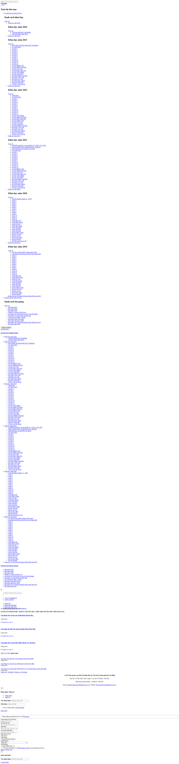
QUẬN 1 (15, 49)
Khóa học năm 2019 (14, 242)
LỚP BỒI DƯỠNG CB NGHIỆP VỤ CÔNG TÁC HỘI (29, 145)
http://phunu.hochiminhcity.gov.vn (106, 685)
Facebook (26, 716)
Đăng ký (7, 697)
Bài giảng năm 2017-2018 (16, 321)
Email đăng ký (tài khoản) (8, 719)
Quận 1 (14, 200)
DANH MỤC (5, 329)
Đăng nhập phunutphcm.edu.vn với (12, 716)
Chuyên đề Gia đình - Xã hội (16, 317)
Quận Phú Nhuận (17, 226)
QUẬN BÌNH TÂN (18, 65)
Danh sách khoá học (10, 605)
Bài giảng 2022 (12, 309)
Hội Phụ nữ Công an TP (19, 241)
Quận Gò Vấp (16, 224)
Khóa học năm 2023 (14, 36)
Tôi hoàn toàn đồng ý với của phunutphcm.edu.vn (23, 748)
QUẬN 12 (15, 64)
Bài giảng (24, 672)
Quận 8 (14, 212)
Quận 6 (14, 209)
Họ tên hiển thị (5, 723)
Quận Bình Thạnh (17, 222)
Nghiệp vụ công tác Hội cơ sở (17, 312)
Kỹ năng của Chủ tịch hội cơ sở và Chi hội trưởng (23, 314)
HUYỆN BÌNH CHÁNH (19, 76)
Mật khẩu (3, 726)
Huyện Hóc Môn (17, 237)
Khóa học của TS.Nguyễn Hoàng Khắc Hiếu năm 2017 (24, 296)
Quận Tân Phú (16, 229)
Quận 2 (14, 202)
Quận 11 (14, 217)
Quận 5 (14, 207)
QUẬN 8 (15, 59)
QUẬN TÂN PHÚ (17, 74)
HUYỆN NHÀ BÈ (17, 82)
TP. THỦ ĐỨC (16, 47)
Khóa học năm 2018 (10, 607)
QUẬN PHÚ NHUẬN (19, 71)
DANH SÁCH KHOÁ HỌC (13, 13)
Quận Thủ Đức (16, 231)
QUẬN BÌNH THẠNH (19, 67)
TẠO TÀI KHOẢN (10, 598)
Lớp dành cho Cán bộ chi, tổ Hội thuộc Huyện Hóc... (17, 615)
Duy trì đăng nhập (8, 707)
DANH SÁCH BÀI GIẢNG (13, 298)
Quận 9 (14, 214)
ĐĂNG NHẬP (9, 599)
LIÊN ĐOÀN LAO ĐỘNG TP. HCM (23, 149)
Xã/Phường (4, 744)
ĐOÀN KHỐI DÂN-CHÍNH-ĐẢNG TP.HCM (26, 147)
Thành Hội (15, 95)
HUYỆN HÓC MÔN (18, 81)
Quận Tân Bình (16, 227)
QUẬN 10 (15, 60)
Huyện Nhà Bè (16, 239)
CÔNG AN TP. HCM (18, 84)
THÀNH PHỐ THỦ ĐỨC (20, 34)
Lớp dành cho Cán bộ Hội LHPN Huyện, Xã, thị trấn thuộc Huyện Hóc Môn (23, 669)
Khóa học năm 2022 (14, 86)
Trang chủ (7, 603)
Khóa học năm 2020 (14, 189)
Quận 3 (14, 204)
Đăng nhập (8, 695)
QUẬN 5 (15, 54)
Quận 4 (14, 205)
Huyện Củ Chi (16, 236)
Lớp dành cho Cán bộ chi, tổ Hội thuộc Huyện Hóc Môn (17, 664)
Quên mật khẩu (19, 707)
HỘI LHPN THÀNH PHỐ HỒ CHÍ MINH (25, 45)
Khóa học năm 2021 (14, 136)
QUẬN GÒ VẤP (17, 69)
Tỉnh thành (4, 737)
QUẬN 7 (15, 57)
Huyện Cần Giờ (16, 234)
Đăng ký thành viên (6, 749)
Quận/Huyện (4, 741)
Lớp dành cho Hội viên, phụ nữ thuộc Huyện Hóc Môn (18, 629)
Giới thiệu (11, 672)
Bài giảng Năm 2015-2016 (16, 319)
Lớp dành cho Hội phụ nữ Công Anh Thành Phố (26, 254)
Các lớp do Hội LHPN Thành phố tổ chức (24, 252)
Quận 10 (14, 216)
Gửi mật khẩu (5, 762)
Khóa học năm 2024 (14, 23)
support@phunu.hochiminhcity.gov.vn (78, 685)
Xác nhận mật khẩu (6, 730)
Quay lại (7, 21)
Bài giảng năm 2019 (14, 324)
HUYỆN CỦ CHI (17, 79)
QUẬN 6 (15, 55)
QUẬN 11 (15, 62)
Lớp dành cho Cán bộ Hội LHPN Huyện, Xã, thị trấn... (18, 643)
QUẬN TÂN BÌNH (18, 72)
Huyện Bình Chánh (17, 232)
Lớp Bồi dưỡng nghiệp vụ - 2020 (22, 199)
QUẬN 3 (15, 50)
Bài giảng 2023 (12, 307)
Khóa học (17, 672)
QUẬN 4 (15, 52)
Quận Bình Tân (16, 221)
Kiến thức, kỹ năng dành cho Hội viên (19, 316)
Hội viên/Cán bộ (6, 734)
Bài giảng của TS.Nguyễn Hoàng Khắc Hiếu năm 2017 (24, 322)
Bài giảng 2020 (12, 310)
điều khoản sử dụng (24, 748)
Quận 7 (14, 211)
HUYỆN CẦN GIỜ (18, 77)
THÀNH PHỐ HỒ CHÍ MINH (21, 32)
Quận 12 (14, 219)
